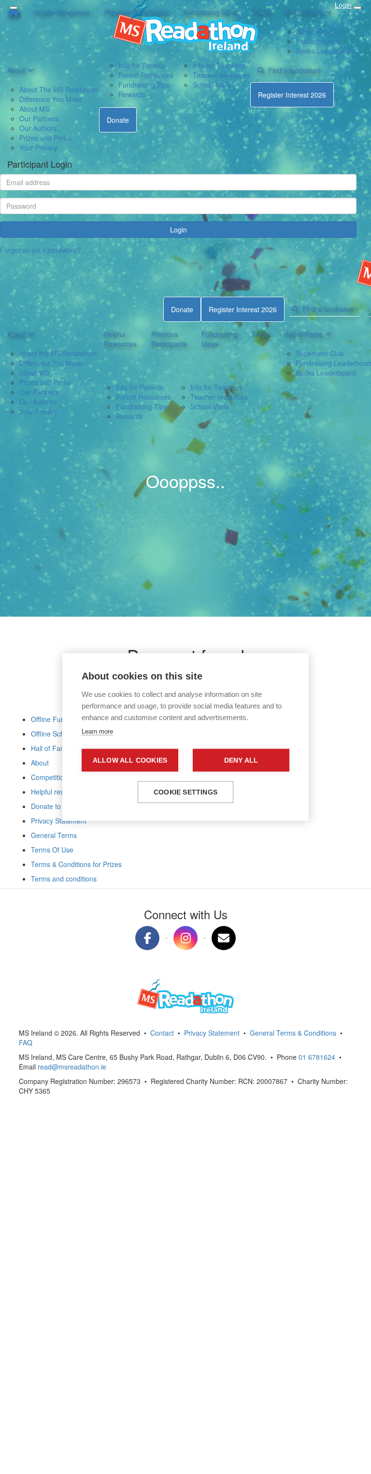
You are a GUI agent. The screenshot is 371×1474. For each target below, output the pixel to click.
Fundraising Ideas (219, 338)
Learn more (97, 731)
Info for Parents (139, 387)
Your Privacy (38, 411)
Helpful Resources (120, 338)
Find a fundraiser (327, 309)
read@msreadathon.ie (72, 1066)
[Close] (13, 7)
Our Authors (38, 401)
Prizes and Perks (45, 382)
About (16, 334)
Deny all (241, 760)
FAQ (25, 1042)
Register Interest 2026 (243, 309)
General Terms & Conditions (293, 1033)
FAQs (260, 334)
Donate (182, 309)
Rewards (129, 416)
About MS (34, 372)
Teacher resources (219, 397)
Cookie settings (185, 792)
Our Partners (39, 392)
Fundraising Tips (141, 406)
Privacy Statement (212, 1033)
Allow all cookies (130, 760)
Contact (162, 1033)
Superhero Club (320, 353)
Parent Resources (143, 397)
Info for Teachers (216, 387)
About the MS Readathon (58, 353)
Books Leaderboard (326, 372)
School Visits (209, 406)
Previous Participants (169, 338)
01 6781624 (317, 1057)
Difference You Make (51, 363)
